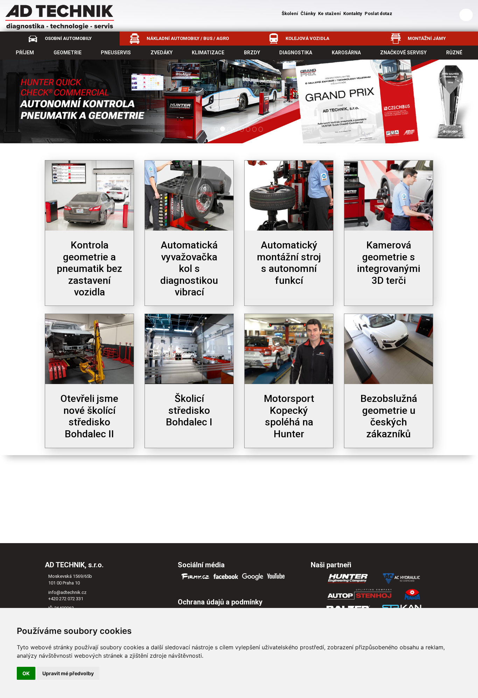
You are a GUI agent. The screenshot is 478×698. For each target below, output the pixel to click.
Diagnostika (295, 52)
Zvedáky (161, 52)
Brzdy (252, 52)
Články (308, 13)
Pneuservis (116, 52)
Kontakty (352, 13)
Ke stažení (329, 13)
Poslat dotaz (378, 13)
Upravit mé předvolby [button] (68, 673)
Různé (454, 52)
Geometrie (68, 52)
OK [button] (26, 673)
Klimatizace (208, 52)
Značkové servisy (403, 52)
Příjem (25, 52)
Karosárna (346, 52)
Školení (290, 13)
